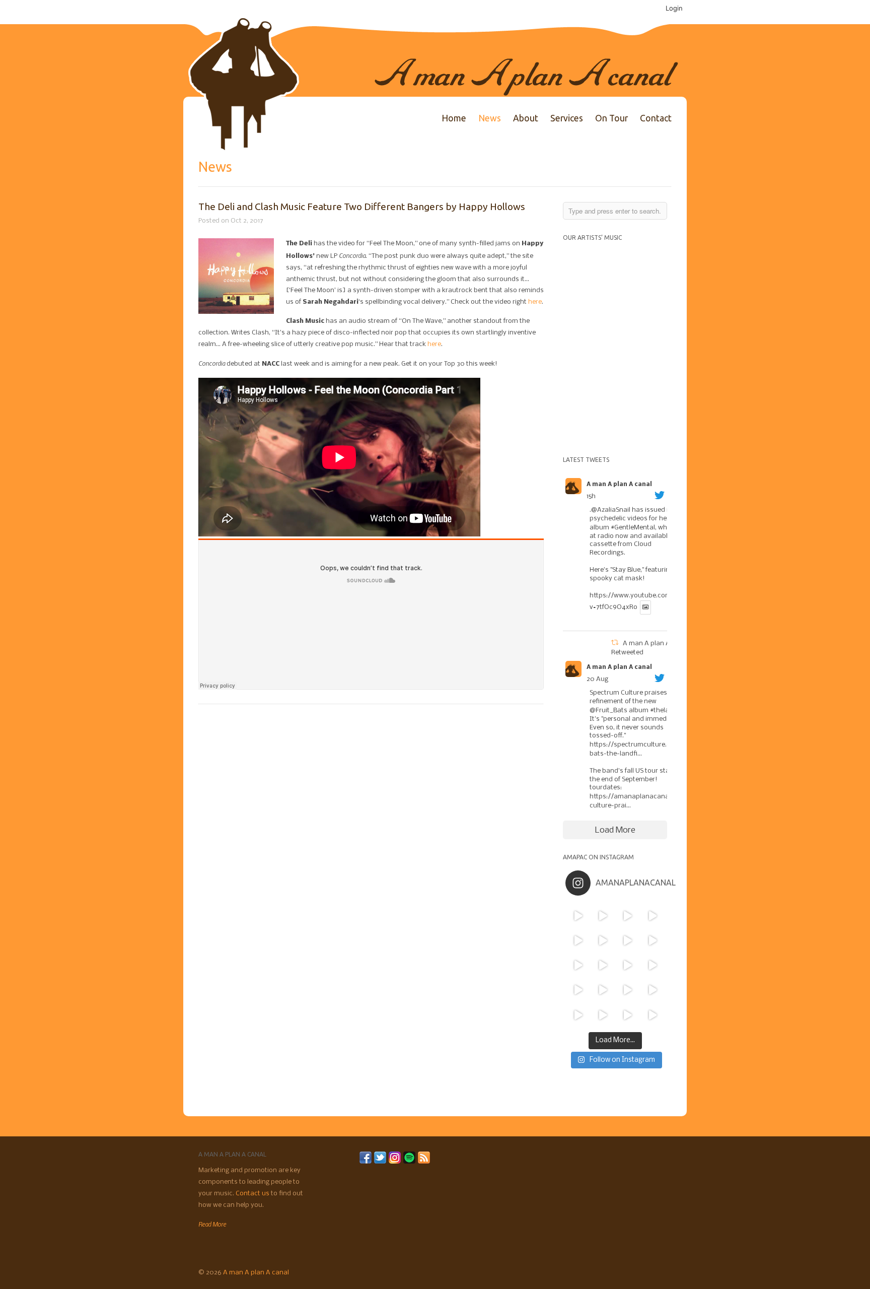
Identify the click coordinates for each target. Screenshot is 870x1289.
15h (591, 496)
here (535, 302)
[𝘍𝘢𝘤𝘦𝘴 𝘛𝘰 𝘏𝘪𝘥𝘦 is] (603, 915)
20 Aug (597, 679)
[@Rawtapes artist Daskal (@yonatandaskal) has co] (603, 940)
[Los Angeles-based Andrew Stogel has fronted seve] (627, 915)
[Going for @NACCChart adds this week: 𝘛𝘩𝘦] (627, 990)
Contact (656, 118)
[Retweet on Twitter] (614, 643)
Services (566, 118)
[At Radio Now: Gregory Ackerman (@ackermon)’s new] (652, 965)
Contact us (253, 1193)
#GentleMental (633, 527)
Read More (212, 1224)
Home (454, 118)
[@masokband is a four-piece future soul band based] (627, 940)
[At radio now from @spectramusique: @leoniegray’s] (652, 990)
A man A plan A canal (619, 485)
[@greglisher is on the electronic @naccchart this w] (652, 915)
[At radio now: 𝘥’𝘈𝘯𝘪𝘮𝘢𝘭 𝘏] (603, 965)
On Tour (611, 118)
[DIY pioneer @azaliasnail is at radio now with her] (578, 1015)
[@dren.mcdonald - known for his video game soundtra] (627, 965)
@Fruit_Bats (608, 710)
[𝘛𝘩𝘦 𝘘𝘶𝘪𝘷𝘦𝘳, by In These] (578, 965)
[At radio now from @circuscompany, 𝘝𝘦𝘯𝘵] (603, 1015)
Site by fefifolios (656, 1271)
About (525, 118)
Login (674, 8)
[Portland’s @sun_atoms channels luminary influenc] (578, 915)
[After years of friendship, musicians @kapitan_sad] (627, 1015)
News (489, 118)
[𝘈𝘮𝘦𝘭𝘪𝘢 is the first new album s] (652, 940)
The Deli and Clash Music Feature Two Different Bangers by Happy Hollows (361, 206)
